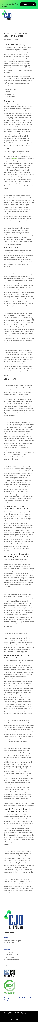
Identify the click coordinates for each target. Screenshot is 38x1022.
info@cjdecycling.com (11, 960)
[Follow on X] (11, 1019)
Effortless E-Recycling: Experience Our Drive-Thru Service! (10, 4)
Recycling (16, 39)
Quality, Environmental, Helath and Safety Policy (18, 999)
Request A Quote (28, 4)
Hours (6, 937)
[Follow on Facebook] (6, 1019)
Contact (7, 949)
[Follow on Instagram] (17, 1019)
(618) (9, 957)
